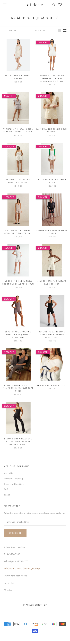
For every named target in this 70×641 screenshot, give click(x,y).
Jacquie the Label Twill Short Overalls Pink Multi (18, 282)
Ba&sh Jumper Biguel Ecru (52, 385)
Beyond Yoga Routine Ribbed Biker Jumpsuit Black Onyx (52, 335)
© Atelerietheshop (35, 605)
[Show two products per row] (64, 30)
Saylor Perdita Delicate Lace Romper (52, 282)
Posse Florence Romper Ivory (52, 181)
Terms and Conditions (14, 484)
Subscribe (15, 533)
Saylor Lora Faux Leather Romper (51, 232)
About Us (8, 473)
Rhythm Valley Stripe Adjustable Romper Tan (18, 232)
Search (7, 494)
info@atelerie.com (12, 568)
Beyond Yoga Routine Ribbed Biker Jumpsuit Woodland (18, 335)
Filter (13, 30)
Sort (39, 30)
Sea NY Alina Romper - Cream (18, 77)
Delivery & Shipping (13, 478)
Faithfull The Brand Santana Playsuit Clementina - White (52, 78)
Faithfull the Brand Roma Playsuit (52, 130)
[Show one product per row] (59, 30)
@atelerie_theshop (31, 568)
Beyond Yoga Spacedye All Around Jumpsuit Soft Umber (18, 388)
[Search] (53, 4)
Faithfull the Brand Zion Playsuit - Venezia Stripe (18, 130)
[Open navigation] (4, 4)
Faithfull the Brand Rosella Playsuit (18, 181)
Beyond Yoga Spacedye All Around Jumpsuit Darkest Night (18, 442)
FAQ (6, 489)
